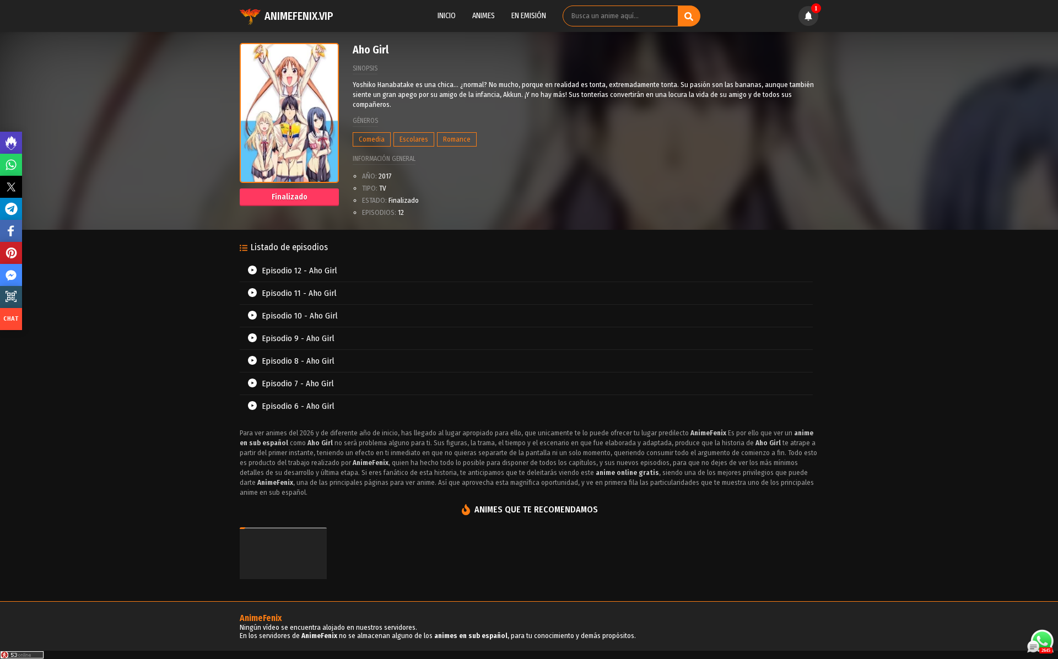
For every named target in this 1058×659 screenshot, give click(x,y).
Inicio (447, 15)
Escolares (414, 139)
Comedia (372, 139)
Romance (457, 139)
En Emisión (528, 15)
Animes (483, 15)
